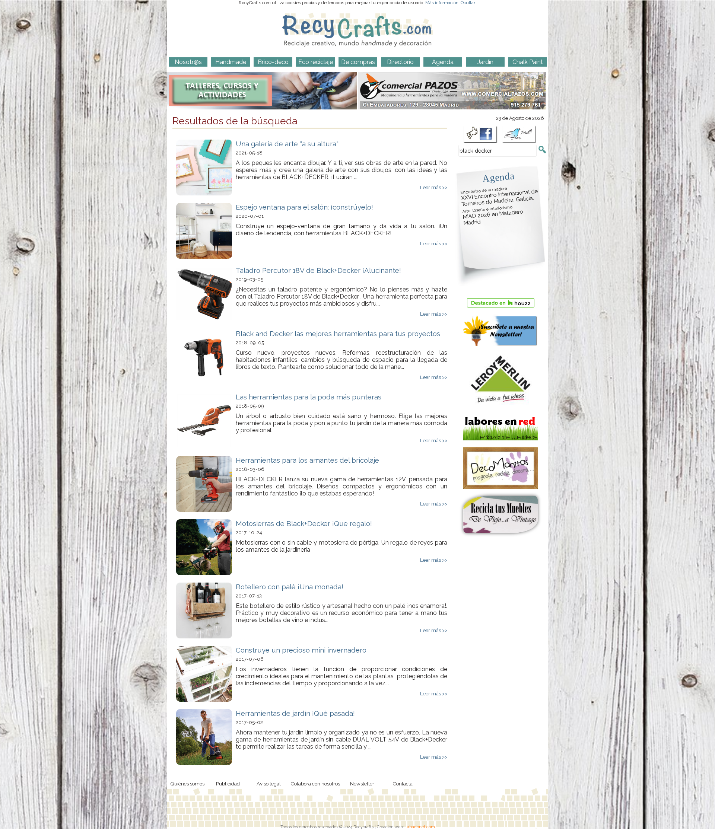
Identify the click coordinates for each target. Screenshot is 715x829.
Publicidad (228, 784)
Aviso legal (269, 784)
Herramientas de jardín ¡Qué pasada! (295, 713)
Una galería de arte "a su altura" (287, 144)
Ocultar (468, 2)
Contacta (403, 784)
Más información (441, 2)
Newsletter (362, 784)
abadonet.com (421, 827)
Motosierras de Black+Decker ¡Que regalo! (304, 523)
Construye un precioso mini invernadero (301, 650)
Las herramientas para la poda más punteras (308, 397)
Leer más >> (433, 187)
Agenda (498, 177)
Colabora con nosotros (315, 784)
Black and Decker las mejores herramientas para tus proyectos (338, 333)
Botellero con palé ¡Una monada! (289, 587)
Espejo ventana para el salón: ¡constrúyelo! (304, 207)
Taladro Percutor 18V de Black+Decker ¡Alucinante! (318, 270)
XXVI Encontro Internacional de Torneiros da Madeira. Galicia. (499, 196)
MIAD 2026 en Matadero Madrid (492, 215)
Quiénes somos (187, 784)
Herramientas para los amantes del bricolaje (307, 460)
